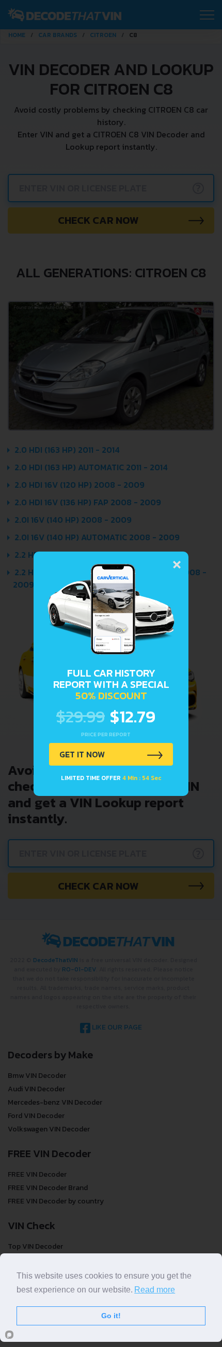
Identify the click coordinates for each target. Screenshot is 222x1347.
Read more (154, 1289)
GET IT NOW (82, 754)
